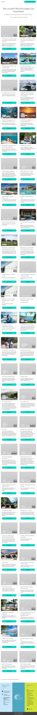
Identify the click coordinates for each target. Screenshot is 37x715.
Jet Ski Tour (5, 562)
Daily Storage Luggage (8, 171)
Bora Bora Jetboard (25, 66)
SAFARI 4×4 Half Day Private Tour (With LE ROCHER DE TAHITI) (9, 40)
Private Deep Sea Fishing (8, 222)
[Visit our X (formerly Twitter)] (31, 709)
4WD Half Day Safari (25, 664)
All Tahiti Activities (30, 703)
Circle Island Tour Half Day (9, 350)
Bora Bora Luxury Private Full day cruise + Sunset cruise (8, 300)
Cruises (28, 696)
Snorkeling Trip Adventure (9, 92)
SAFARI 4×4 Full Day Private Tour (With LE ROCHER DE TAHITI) (27, 40)
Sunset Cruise (24, 376)
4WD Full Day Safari (7, 664)
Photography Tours (30, 697)
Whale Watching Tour (26, 457)
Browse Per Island (30, 704)
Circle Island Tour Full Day (27, 325)
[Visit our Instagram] (29, 709)
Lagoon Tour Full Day (7, 638)
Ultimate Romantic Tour (26, 429)
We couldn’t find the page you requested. (11, 679)
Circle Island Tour (6, 401)
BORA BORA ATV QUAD (26, 171)
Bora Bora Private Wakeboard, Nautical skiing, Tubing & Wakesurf (9, 326)
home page (24, 17)
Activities (28, 691)
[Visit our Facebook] (27, 709)
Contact (28, 705)
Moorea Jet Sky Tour (25, 350)
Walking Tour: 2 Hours (26, 510)
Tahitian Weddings (30, 695)
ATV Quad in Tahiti (6, 510)
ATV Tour (4, 429)
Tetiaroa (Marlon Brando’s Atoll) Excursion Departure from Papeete (27, 94)
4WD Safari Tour (24, 401)
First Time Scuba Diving (8, 376)
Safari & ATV (29, 694)
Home (28, 689)
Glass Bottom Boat (7, 587)
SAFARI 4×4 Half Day (25, 145)
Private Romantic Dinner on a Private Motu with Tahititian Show (27, 614)
